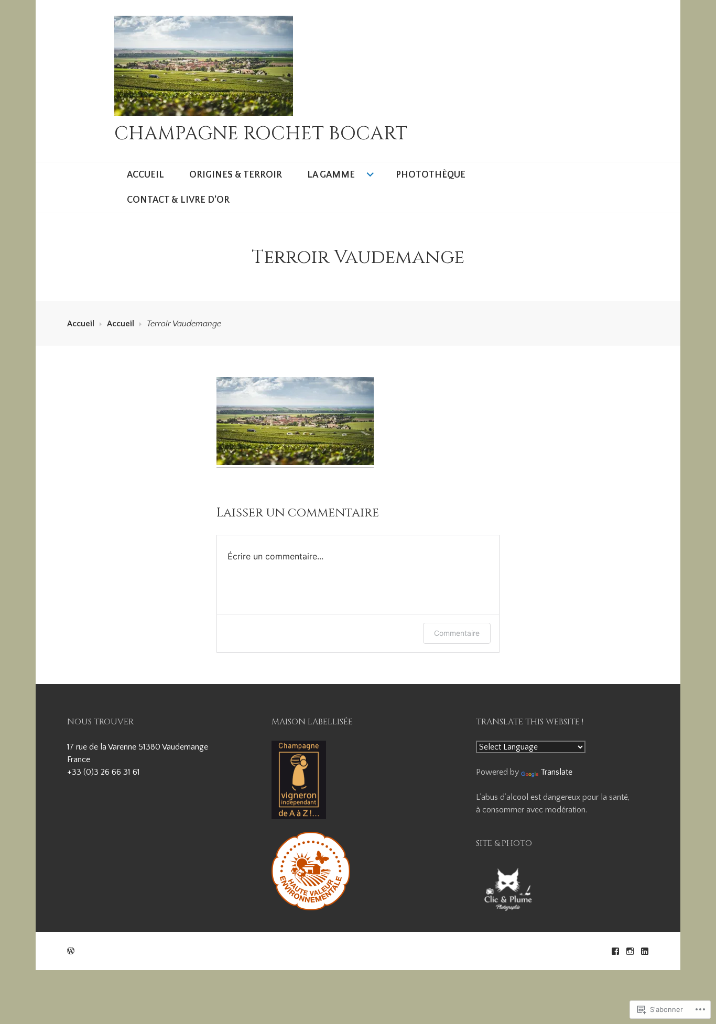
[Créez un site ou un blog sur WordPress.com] (70, 951)
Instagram (630, 951)
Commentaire (457, 633)
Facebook (615, 951)
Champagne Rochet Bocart (260, 133)
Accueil (145, 175)
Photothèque (430, 175)
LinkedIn (645, 951)
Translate (556, 772)
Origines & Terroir (235, 175)
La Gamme (331, 175)
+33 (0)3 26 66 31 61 (103, 772)
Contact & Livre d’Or (178, 200)
